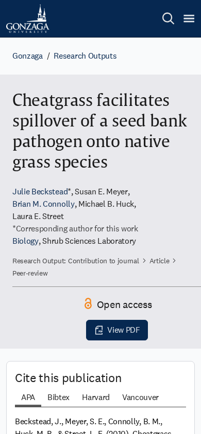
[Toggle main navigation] (189, 18)
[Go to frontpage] (27, 18)
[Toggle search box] (168, 18)
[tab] (28, 398)
